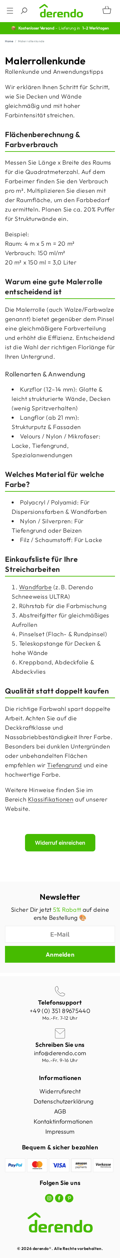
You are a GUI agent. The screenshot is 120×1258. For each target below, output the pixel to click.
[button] (10, 10)
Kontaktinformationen (63, 1121)
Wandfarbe (35, 587)
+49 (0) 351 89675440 (60, 1011)
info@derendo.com (60, 1053)
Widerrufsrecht (60, 1091)
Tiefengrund (64, 765)
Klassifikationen (51, 799)
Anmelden (60, 954)
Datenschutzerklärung (64, 1101)
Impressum (59, 1131)
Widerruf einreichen (60, 842)
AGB (60, 1111)
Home (9, 41)
